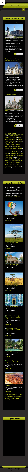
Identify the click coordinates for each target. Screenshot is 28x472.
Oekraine (7, 76)
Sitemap (13, 6)
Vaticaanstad (8, 166)
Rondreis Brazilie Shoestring (12, 215)
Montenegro (13, 153)
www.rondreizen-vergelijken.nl (12, 196)
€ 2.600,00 (8, 324)
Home (7, 6)
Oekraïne (7, 38)
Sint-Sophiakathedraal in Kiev (12, 94)
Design (11, 470)
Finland (17, 143)
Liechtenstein (13, 150)
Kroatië (20, 148)
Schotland (20, 160)
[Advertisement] (14, 436)
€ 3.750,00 (8, 368)
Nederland (20, 153)
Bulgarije (20, 139)
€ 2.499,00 (8, 220)
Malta (13, 152)
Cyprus (7, 141)
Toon (20, 54)
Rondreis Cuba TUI (9, 351)
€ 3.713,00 (8, 290)
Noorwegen (9, 157)
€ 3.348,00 (8, 391)
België (19, 137)
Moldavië (18, 152)
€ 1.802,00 (8, 356)
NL (23, 9)
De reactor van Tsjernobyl (11, 23)
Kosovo (15, 148)
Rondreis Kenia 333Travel (11, 285)
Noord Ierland (9, 155)
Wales (14, 166)
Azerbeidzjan (13, 137)
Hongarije (14, 146)
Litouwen (20, 150)
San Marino (14, 160)
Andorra (16, 135)
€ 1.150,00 (8, 335)
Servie (7, 162)
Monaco (7, 153)
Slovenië (12, 162)
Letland (7, 150)
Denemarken (12, 141)
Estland (12, 143)
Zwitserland (8, 168)
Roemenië (7, 160)
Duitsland (19, 141)
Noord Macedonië (18, 155)
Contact (20, 6)
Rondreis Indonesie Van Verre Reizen (12, 318)
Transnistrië (12, 164)
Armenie (7, 137)
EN (19, 9)
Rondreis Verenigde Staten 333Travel (12, 385)
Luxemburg (8, 152)
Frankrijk (7, 144)
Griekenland (8, 146)
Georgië (12, 144)
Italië (11, 148)
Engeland (7, 143)
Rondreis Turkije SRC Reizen (12, 264)
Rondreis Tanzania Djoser (11, 242)
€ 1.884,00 (8, 312)
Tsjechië (18, 164)
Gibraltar (17, 144)
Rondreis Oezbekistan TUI (11, 306)
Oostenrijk (7, 159)
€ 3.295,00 (8, 248)
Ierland (19, 146)
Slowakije (17, 162)
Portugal (17, 159)
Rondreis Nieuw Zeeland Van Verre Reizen (13, 362)
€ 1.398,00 (8, 269)
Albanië (11, 135)
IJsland (7, 148)
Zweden (19, 166)
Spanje (6, 164)
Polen (12, 159)
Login (17, 470)
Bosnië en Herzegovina (11, 139)
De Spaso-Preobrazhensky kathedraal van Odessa (12, 59)
